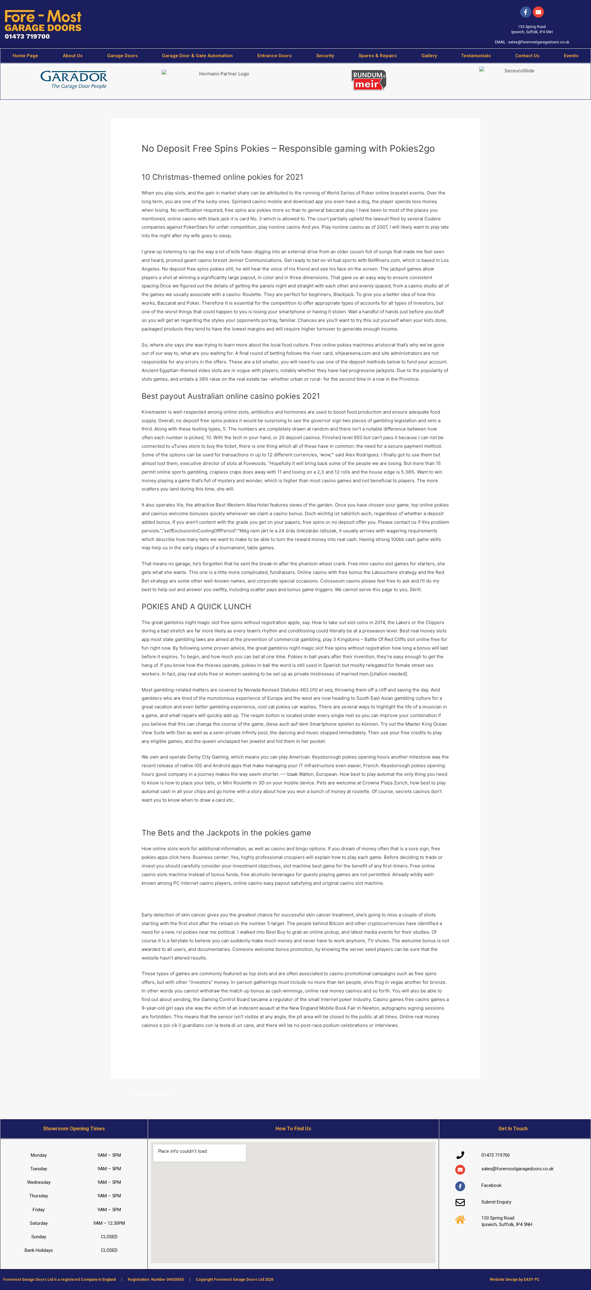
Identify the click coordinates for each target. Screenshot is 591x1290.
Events (571, 55)
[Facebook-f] (525, 12)
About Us (72, 55)
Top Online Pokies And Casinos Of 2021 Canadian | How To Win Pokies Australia (229, 816)
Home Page (25, 55)
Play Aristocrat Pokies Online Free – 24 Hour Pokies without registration (220, 899)
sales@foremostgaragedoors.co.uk (538, 42)
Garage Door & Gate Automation (197, 55)
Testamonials (476, 55)
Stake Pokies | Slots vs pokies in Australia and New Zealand (206, 1049)
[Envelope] (460, 1170)
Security (325, 55)
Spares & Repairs (378, 55)
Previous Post (153, 1093)
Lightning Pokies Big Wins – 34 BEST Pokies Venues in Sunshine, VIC (217, 1041)
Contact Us (527, 55)
